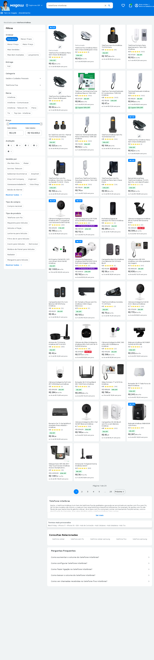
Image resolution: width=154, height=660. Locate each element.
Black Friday (52, 525)
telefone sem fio (77, 539)
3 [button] (87, 491)
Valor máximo (30, 128)
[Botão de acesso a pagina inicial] (11, 5)
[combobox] (79, 5)
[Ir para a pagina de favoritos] (123, 5)
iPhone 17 (62, 525)
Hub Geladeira (112, 525)
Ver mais (99, 515)
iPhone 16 (70, 525)
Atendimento (24, 13)
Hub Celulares (100, 525)
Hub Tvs (122, 525)
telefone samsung (140, 539)
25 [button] (111, 491)
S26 (77, 525)
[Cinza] (60, 47)
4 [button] (93, 491)
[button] (105, 5)
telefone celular (58, 539)
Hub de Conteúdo (87, 525)
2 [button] (82, 491)
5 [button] (99, 491)
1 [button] (76, 491)
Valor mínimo (12, 128)
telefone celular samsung (100, 539)
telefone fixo (121, 539)
